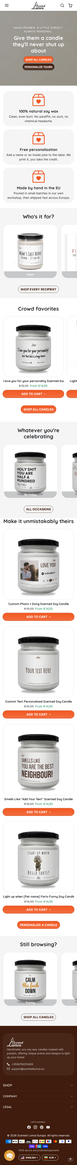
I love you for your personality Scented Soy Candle (33, 381)
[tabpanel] (38, 364)
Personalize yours (38, 66)
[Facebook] (29, 1126)
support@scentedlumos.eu (27, 1068)
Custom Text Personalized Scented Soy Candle (38, 701)
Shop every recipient (38, 289)
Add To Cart (32, 394)
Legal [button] (7, 1107)
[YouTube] (48, 1126)
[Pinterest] (41, 1126)
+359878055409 (22, 1064)
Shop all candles (38, 59)
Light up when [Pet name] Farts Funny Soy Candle (38, 896)
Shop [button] (7, 1085)
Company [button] (10, 1096)
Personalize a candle (38, 925)
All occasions (38, 509)
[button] (10, 5)
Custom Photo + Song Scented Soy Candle (38, 604)
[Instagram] (35, 1126)
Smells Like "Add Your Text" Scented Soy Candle (38, 799)
